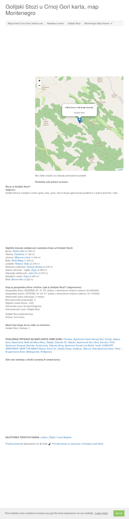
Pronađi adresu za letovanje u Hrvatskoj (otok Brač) (78, 443)
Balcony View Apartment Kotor (99, 348)
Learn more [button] (101, 513)
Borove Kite (17, 279)
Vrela (117, 348)
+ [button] (39, 81)
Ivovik (98, 345)
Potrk (112, 342)
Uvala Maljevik (64, 437)
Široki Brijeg (17, 260)
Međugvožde (32, 351)
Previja (108, 339)
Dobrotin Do (61, 342)
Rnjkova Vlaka (22, 263)
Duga (34, 269)
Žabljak (50, 342)
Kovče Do (51, 348)
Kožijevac (77, 348)
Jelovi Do (33, 273)
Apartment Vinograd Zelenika (20, 345)
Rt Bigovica (46, 351)
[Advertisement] (64, 51)
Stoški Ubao (19, 251)
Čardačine (19, 254)
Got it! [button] (119, 513)
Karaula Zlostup (34, 266)
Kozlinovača (42, 345)
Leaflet (120, 169)
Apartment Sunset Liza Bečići (79, 345)
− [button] (39, 85)
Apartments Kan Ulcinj (88, 342)
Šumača (104, 342)
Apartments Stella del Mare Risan (28, 342)
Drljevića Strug (56, 345)
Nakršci (72, 342)
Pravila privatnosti (14, 443)
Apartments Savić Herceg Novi (88, 339)
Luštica (44, 437)
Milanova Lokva (22, 257)
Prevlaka (67, 339)
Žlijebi (52, 437)
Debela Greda (65, 348)
